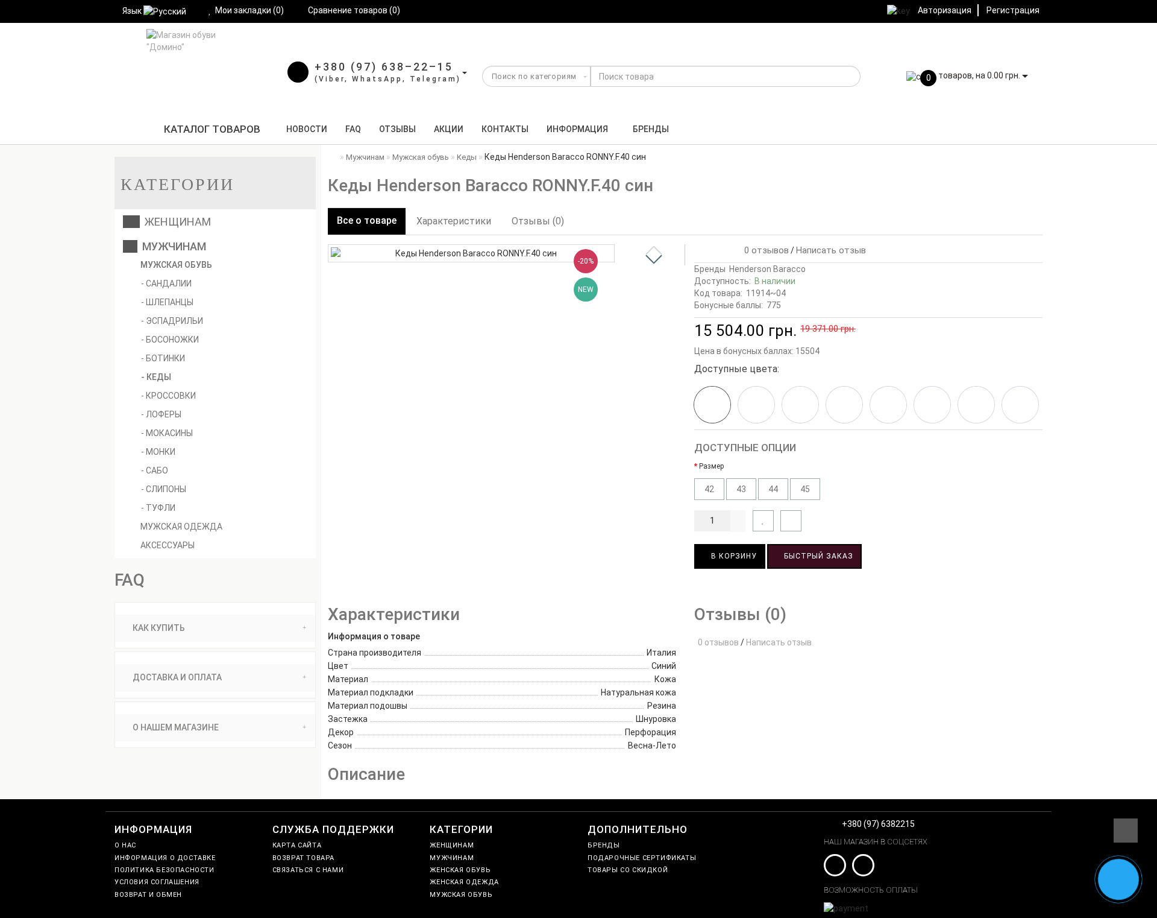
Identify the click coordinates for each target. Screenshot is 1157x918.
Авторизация (944, 10)
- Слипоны (163, 489)
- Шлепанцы (167, 302)
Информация (577, 129)
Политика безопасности (164, 870)
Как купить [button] (158, 628)
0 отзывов (764, 250)
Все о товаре (367, 220)
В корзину (733, 556)
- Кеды (156, 377)
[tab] (215, 628)
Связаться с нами (308, 870)
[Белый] (844, 405)
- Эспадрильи (172, 321)
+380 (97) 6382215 (878, 824)
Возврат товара (303, 858)
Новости (306, 129)
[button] (654, 259)
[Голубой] (888, 405)
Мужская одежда (180, 526)
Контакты (504, 129)
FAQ (353, 129)
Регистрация (1012, 10)
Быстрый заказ (817, 556)
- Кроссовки (168, 395)
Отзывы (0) (538, 221)
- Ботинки (163, 358)
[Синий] (756, 405)
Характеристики (453, 221)
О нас (125, 845)
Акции (448, 129)
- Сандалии (166, 283)
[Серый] (976, 405)
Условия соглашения (156, 882)
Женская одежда (464, 882)
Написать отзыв (831, 250)
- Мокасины (167, 433)
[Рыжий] (932, 405)
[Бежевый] (800, 405)
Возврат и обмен (148, 895)
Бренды (651, 129)
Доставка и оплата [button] (176, 677)
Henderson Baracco (767, 269)
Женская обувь (460, 870)
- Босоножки (170, 339)
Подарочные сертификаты (642, 858)
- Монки (158, 452)
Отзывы (397, 129)
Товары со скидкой (628, 870)
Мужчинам (171, 246)
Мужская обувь (175, 265)
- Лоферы (161, 414)
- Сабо (154, 470)
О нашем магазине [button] (175, 727)
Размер (711, 466)
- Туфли (158, 508)
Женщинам (175, 221)
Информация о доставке (165, 858)
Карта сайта (297, 845)
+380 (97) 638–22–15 (384, 66)
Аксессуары (167, 545)
